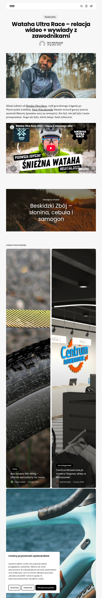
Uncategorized (64, 465)
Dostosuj (14, 587)
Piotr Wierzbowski (55, 42)
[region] (32, 572)
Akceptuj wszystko (45, 587)
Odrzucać (28, 587)
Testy (14, 469)
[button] (91, 6)
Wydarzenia (50, 17)
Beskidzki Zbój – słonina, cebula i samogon (51, 210)
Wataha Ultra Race (36, 106)
